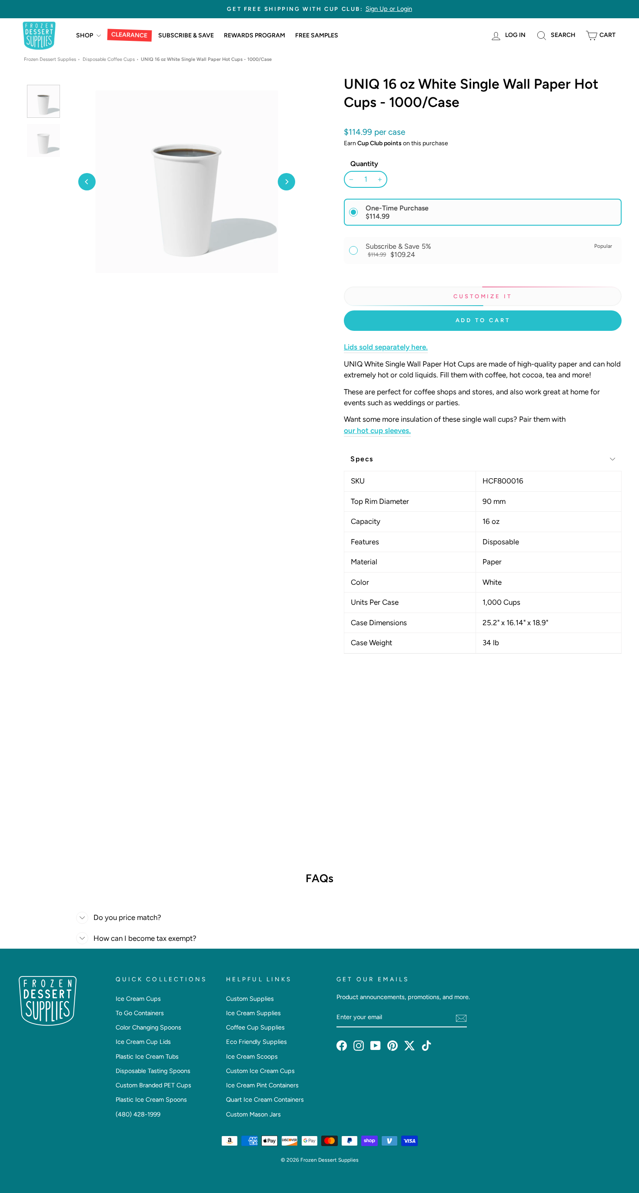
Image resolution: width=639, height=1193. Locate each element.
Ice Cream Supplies (253, 1013)
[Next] (286, 181)
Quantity (364, 164)
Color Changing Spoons (148, 1027)
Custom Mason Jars (253, 1114)
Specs (361, 459)
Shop (85, 35)
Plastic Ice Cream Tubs (147, 1056)
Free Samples (316, 35)
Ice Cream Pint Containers (262, 1085)
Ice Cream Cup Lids (143, 1042)
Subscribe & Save (186, 35)
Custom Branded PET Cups (153, 1085)
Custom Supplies (250, 999)
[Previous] (87, 181)
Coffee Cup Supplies (255, 1027)
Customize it (482, 296)
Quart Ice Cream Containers (265, 1099)
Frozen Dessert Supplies (50, 59)
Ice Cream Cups (138, 999)
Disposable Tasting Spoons (153, 1071)
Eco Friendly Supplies (256, 1042)
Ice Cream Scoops (252, 1056)
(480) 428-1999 (138, 1114)
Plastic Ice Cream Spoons (151, 1099)
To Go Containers (140, 1013)
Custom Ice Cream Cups (260, 1071)
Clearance (129, 35)
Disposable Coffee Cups (109, 59)
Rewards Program (254, 35)
